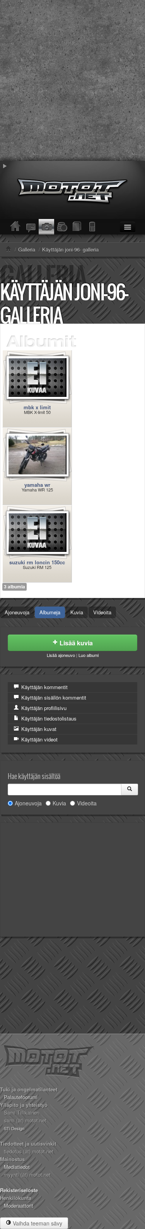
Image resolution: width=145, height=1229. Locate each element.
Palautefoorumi (21, 1097)
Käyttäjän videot (39, 739)
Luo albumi (88, 655)
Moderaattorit (18, 1205)
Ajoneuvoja (17, 612)
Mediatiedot (17, 1166)
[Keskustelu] (31, 226)
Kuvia (76, 612)
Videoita (102, 612)
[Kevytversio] (93, 226)
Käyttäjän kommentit (44, 687)
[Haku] (129, 789)
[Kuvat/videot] (46, 226)
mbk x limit (37, 407)
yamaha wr (37, 484)
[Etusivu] (15, 226)
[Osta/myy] (62, 226)
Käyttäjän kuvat (38, 729)
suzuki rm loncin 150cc (37, 562)
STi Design (14, 1128)
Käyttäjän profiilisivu (43, 708)
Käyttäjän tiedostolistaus (48, 718)
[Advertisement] (72, 80)
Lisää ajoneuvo (61, 655)
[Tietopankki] (77, 226)
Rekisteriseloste (19, 1190)
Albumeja (49, 612)
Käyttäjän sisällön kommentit (53, 697)
